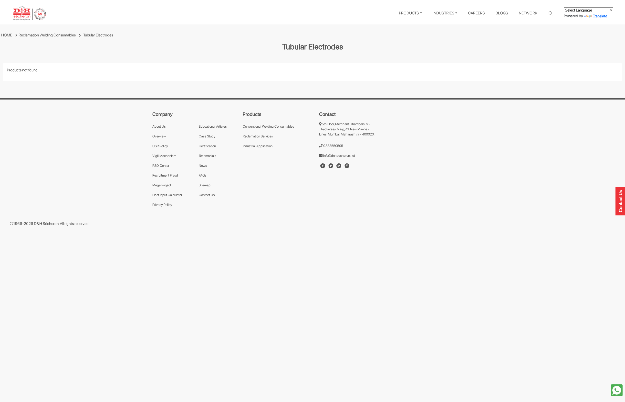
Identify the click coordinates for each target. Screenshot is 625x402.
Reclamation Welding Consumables (47, 35)
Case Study (207, 136)
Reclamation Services (258, 136)
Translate (600, 16)
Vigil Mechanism (164, 156)
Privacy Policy (162, 205)
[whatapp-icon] (617, 390)
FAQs (203, 175)
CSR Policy (160, 146)
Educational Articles (213, 126)
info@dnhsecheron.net (339, 155)
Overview (159, 136)
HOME (6, 35)
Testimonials (207, 156)
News (203, 166)
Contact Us (207, 195)
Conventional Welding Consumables (268, 126)
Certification (207, 146)
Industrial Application (257, 146)
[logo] (30, 13)
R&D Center (160, 166)
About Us (159, 126)
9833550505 (333, 146)
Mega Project (161, 185)
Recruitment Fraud (165, 175)
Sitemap (204, 185)
